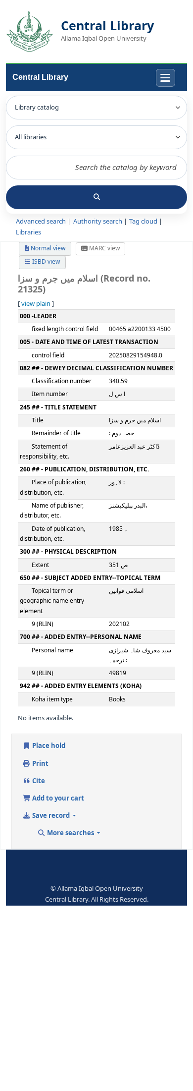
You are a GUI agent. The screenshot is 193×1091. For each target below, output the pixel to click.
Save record (51, 815)
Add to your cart (57, 798)
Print (39, 763)
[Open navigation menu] (165, 78)
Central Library (40, 77)
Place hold (48, 745)
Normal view (47, 248)
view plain (35, 303)
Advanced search (41, 221)
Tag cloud (143, 221)
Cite (38, 781)
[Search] (96, 197)
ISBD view (45, 262)
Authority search (97, 221)
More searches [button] (71, 833)
